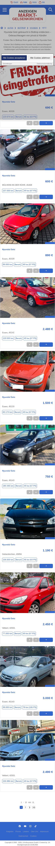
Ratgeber (10, 832)
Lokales (26, 832)
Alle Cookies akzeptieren (14, 58)
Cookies (33, 836)
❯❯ (33, 807)
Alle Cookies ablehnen (40, 58)
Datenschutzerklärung (44, 63)
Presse (18, 832)
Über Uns (34, 832)
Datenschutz (23, 836)
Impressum (44, 832)
